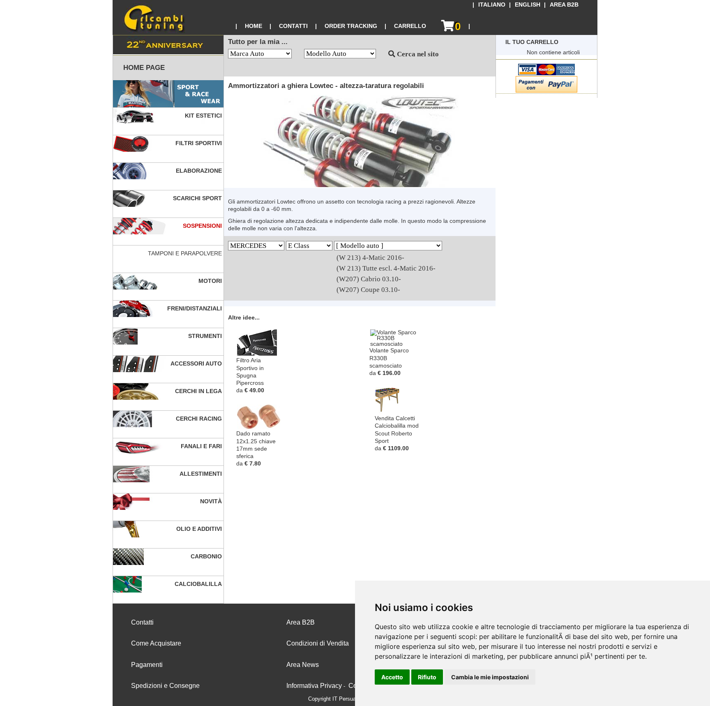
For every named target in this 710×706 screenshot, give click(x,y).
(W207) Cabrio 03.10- (369, 279)
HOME (253, 26)
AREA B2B (564, 5)
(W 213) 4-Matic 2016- (370, 258)
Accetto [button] (392, 677)
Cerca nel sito (417, 54)
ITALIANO (491, 5)
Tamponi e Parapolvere (186, 253)
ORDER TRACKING (351, 26)
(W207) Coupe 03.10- (368, 290)
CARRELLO (410, 26)
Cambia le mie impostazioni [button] (490, 677)
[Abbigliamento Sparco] (168, 94)
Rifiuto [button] (427, 677)
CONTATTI (293, 26)
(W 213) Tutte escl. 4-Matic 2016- (386, 268)
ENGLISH (527, 5)
